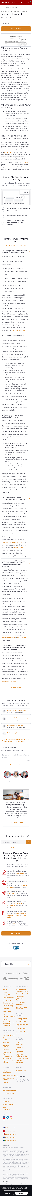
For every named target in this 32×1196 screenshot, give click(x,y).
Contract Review (8, 1003)
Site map (5, 1019)
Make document (16, 28)
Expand (25, 192)
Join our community (9, 1091)
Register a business (9, 1035)
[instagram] (11, 1118)
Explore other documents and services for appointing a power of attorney (16, 740)
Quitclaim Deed (21, 1028)
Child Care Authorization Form (22, 1055)
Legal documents (8, 998)
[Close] (30, 1190)
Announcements (8, 1104)
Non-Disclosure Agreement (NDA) (22, 990)
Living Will (19, 1047)
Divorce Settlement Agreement (22, 1051)
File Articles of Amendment (7, 1057)
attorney (25, 162)
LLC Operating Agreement (20, 1003)
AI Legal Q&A (7, 995)
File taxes (6, 1008)
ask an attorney (22, 638)
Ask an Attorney (8, 1006)
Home (5, 989)
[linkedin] (8, 1118)
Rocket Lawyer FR (10, 1134)
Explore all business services (9, 1062)
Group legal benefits (9, 1075)
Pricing (5, 992)
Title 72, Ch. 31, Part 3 (9, 681)
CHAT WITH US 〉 (22, 1071)
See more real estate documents (22, 1032)
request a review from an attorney (13, 542)
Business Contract (22, 994)
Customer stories (8, 1093)
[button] (2, 7)
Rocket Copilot (9, 152)
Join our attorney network (8, 1079)
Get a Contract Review (16, 822)
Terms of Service (25, 1184)
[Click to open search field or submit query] (21, 2)
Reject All (7, 1193)
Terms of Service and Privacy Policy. (12, 1190)
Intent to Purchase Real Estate (22, 1025)
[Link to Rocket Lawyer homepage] (8, 3)
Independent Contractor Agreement (20, 998)
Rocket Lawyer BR (10, 1140)
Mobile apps (7, 1011)
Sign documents (8, 1000)
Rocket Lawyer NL (10, 1137)
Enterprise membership (7, 1072)
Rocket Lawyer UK (10, 1128)
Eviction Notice (21, 1021)
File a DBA (6, 1049)
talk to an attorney (19, 330)
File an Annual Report (7, 1053)
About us (6, 1102)
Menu (27, 2)
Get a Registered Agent (8, 1039)
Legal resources (8, 1014)
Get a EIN (6, 1042)
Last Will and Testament (20, 1043)
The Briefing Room (9, 1016)
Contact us (6, 1110)
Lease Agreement (21, 1019)
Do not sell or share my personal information (9, 1023)
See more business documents (22, 1008)
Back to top (17, 688)
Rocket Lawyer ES (10, 1131)
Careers (5, 1082)
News (4, 1107)
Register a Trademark (6, 1046)
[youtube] (4, 1120)
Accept (21, 1193)
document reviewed (8, 638)
